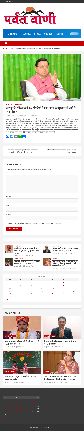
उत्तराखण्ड (19, 104)
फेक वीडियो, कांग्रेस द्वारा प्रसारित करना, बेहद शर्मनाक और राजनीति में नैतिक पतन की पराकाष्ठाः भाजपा (22, 151)
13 (42, 288)
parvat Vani (29, 256)
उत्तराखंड (16, 246)
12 (31, 288)
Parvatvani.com (48, 427)
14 (52, 288)
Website (8, 214)
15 (63, 288)
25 (20, 294)
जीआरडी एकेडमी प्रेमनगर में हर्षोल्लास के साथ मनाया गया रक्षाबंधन (27, 262)
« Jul (6, 300)
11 (20, 288)
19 (31, 291)
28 (52, 294)
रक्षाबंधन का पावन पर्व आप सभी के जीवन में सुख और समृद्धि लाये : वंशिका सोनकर (27, 250)
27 (42, 294)
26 (31, 294)
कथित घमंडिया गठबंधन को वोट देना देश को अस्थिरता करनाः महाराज (61, 151)
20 (42, 291)
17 (10, 291)
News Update (11, 104)
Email (8, 205)
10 (10, 288)
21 (52, 291)
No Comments (32, 115)
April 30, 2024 (10, 115)
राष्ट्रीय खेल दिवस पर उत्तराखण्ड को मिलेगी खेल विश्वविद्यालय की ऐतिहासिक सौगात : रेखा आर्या (65, 263)
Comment (10, 173)
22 (63, 291)
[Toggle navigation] (5, 43)
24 (10, 294)
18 (20, 291)
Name (8, 196)
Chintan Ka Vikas (21, 115)
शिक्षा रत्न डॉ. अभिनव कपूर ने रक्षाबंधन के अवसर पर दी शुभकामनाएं (65, 249)
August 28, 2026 (19, 256)
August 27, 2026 (19, 266)
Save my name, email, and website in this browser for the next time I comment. (35, 223)
